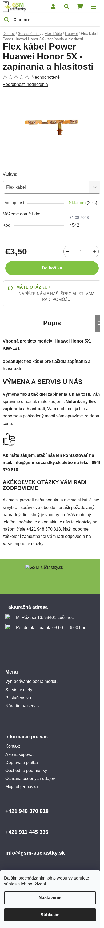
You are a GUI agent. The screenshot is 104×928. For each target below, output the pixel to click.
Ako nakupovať (19, 754)
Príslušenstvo (18, 697)
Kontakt (12, 746)
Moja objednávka (21, 786)
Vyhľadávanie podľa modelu (32, 681)
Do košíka (52, 268)
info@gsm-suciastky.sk (35, 853)
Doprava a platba (21, 762)
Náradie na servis (22, 705)
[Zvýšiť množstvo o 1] (94, 251)
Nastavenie (50, 897)
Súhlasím (50, 914)
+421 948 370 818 (27, 811)
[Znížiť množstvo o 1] (68, 251)
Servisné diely (18, 689)
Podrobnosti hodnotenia (25, 84)
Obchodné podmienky (26, 770)
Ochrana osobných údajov (30, 778)
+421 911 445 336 (26, 832)
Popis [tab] (52, 322)
